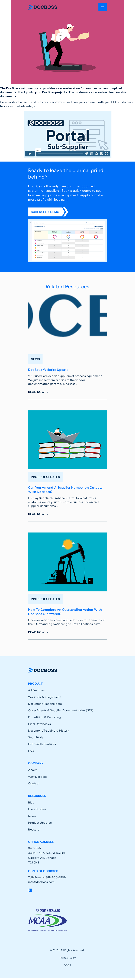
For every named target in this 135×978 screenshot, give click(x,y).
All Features (36, 690)
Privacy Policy (67, 957)
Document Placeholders (45, 703)
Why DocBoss (37, 776)
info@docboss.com (41, 882)
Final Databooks (39, 724)
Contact (34, 783)
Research (34, 829)
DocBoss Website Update (48, 370)
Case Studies (37, 809)
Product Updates (40, 822)
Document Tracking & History (48, 730)
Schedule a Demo (45, 212)
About (32, 770)
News (32, 816)
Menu (102, 7)
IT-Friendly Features (42, 744)
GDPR (67, 965)
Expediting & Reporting (44, 717)
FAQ (31, 751)
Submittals (35, 737)
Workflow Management (44, 697)
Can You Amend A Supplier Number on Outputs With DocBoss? (65, 490)
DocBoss (42, 7)
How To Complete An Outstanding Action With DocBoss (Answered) (65, 612)
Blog (31, 802)
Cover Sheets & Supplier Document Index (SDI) (60, 710)
